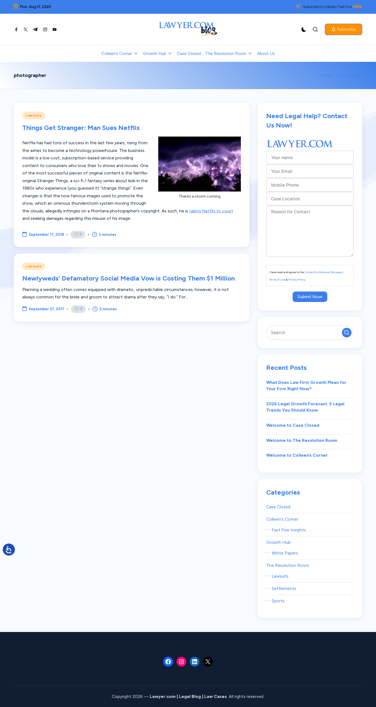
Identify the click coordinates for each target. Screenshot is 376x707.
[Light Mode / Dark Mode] (304, 29)
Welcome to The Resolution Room (301, 440)
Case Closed (278, 506)
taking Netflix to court (211, 211)
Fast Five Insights (289, 530)
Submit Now (310, 296)
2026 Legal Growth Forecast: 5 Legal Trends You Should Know (305, 407)
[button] (343, 29)
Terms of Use (277, 279)
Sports (278, 600)
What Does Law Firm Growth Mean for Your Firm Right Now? (306, 386)
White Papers (285, 553)
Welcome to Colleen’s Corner (297, 455)
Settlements (284, 588)
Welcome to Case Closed (292, 425)
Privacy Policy (296, 279)
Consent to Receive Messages (324, 272)
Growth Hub (278, 542)
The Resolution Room (287, 565)
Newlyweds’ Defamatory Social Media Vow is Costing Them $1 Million (128, 278)
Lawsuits (34, 115)
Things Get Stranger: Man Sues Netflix (81, 128)
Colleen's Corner (282, 519)
